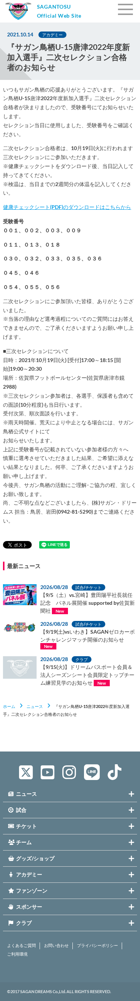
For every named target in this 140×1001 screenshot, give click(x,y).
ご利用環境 (17, 954)
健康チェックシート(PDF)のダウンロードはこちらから (67, 207)
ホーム (9, 706)
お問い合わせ (56, 945)
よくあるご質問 (21, 945)
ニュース (35, 706)
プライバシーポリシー (97, 945)
